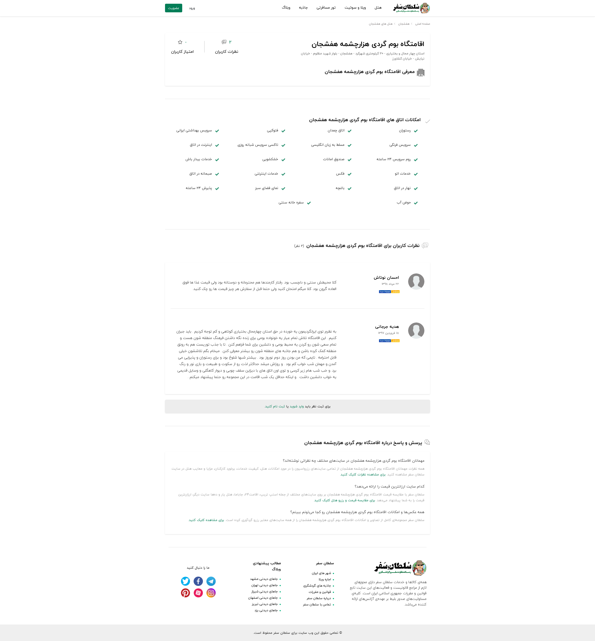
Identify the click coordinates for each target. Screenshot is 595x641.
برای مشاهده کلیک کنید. (206, 520)
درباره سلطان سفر (319, 598)
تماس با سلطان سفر (317, 604)
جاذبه (303, 8)
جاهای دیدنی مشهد (264, 579)
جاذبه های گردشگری (317, 585)
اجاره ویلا (325, 579)
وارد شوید (297, 406)
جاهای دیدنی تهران (264, 585)
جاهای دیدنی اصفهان (263, 598)
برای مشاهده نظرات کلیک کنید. (363, 474)
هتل (378, 8)
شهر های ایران (321, 573)
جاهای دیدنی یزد (266, 610)
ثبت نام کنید (275, 406)
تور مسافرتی (326, 8)
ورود (192, 8)
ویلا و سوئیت (355, 8)
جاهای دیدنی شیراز (264, 591)
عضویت (173, 8)
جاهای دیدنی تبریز (265, 604)
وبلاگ (286, 8)
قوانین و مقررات (320, 592)
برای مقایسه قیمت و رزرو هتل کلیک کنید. (344, 500)
